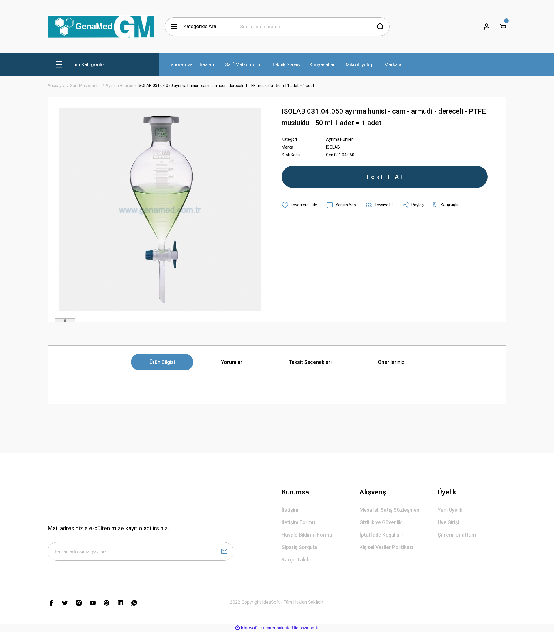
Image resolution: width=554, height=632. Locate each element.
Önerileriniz (391, 362)
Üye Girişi (448, 522)
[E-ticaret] (276, 628)
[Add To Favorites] (299, 205)
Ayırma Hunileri (340, 139)
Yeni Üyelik (450, 510)
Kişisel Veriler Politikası (386, 547)
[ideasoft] (246, 628)
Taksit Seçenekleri (310, 362)
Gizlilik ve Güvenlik (381, 522)
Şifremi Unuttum (457, 535)
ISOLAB (333, 147)
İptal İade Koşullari (381, 535)
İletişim (290, 510)
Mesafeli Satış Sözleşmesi (390, 510)
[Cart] (502, 26)
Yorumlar (231, 362)
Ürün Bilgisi (162, 362)
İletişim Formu (298, 522)
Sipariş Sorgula (299, 547)
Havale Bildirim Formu (307, 535)
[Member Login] (486, 26)
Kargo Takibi (296, 560)
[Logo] (101, 26)
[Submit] (224, 551)
